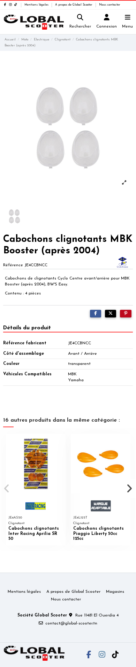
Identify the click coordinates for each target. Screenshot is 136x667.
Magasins (115, 592)
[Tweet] (110, 313)
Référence (13, 265)
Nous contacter (109, 4)
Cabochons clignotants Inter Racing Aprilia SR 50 (33, 534)
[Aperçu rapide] (60, 443)
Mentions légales (37, 4)
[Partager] (95, 313)
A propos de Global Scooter (74, 4)
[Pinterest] (125, 313)
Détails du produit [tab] (27, 328)
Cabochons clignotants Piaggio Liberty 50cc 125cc (98, 534)
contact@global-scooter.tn (71, 623)
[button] (6, 488)
